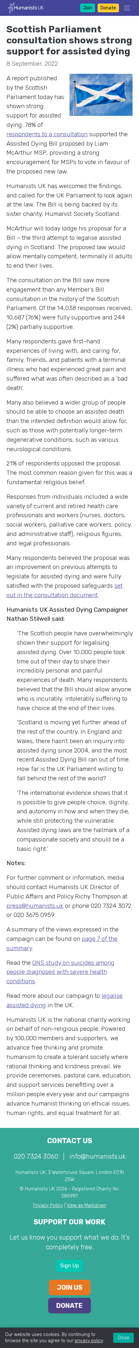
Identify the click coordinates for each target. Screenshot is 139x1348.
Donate (108, 8)
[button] (125, 8)
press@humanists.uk (34, 905)
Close (123, 1338)
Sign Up (69, 1266)
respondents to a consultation (47, 134)
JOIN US (69, 1287)
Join (87, 8)
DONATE (69, 1305)
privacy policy (89, 1340)
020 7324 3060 (36, 1156)
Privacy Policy (48, 1205)
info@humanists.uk (98, 1156)
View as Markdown (86, 1205)
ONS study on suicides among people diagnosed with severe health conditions (60, 972)
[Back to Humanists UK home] (26, 8)
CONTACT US (69, 1141)
